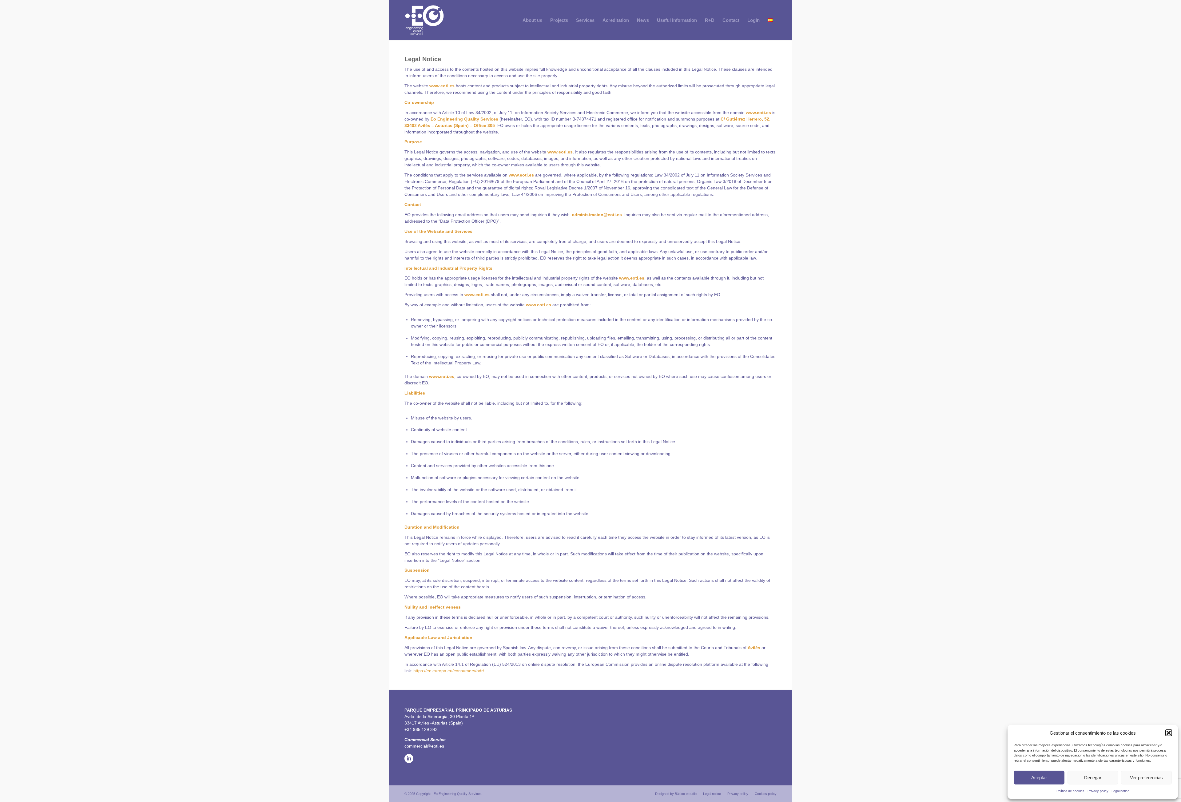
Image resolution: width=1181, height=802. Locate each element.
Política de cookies (1070, 791)
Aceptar (1039, 777)
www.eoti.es (442, 85)
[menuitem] (532, 20)
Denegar (1092, 777)
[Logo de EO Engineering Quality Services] (424, 20)
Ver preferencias (1146, 777)
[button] (1169, 733)
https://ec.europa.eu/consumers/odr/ (448, 670)
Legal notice (1120, 791)
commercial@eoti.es (424, 746)
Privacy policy (1098, 791)
